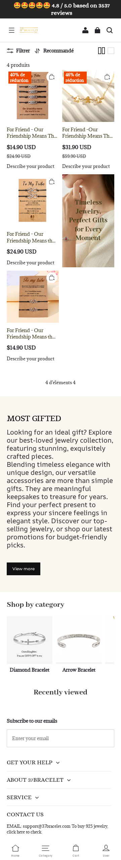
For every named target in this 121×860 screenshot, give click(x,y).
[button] (11, 30)
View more (23, 568)
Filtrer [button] (23, 50)
